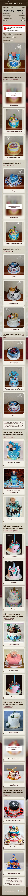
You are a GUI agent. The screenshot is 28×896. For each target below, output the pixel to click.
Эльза (14, 191)
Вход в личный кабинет (10, 891)
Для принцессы (13, 303)
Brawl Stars (13, 847)
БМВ (13, 277)
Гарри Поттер (13, 785)
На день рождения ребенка (14, 131)
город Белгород (8, 11)
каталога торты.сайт (8, 423)
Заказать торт (22, 15)
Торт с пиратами (13, 644)
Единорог (14, 556)
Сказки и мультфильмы (11, 79)
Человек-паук (13, 363)
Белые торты (8, 251)
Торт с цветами (14, 329)
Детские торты (6, 13)
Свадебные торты (7, 16)
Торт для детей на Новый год (14, 389)
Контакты (23, 20)
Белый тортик (13, 732)
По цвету (7, 795)
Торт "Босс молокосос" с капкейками (14, 491)
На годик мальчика (14, 463)
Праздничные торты (7, 18)
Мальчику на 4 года (14, 873)
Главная (23, 18)
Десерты (5, 20)
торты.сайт (7, 883)
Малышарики (14, 105)
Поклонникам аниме (13, 157)
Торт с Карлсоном (13, 759)
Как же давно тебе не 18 (13, 821)
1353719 (21, 891)
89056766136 (11, 425)
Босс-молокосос (9, 437)
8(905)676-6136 (19, 883)
